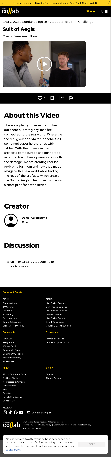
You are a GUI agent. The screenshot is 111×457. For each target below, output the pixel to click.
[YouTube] (21, 412)
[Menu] (106, 11)
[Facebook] (16, 412)
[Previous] (2, 3)
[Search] (101, 11)
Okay (92, 444)
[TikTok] (10, 412)
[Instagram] (5, 412)
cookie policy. (14, 449)
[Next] (108, 3)
